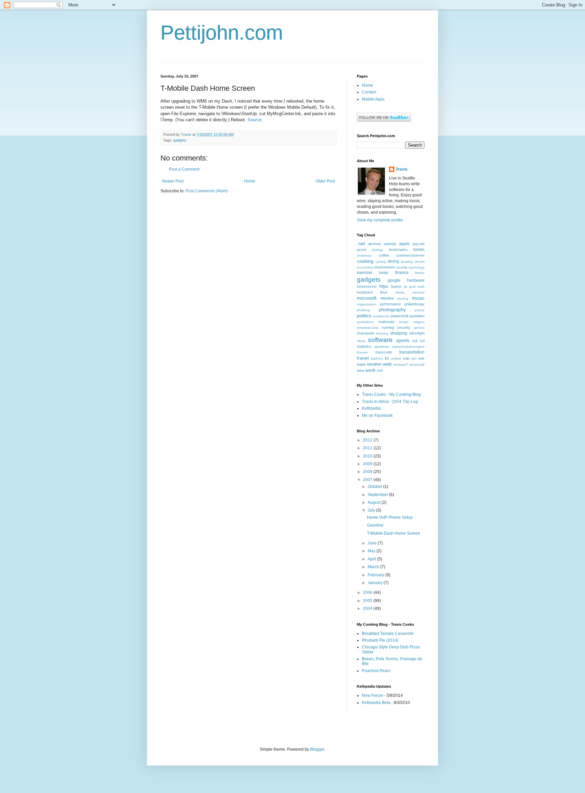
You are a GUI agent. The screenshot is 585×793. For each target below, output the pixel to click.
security (403, 327)
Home (249, 181)
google (394, 280)
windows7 (400, 364)
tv (387, 358)
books (419, 249)
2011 (368, 448)
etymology (417, 267)
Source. (255, 119)
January (376, 582)
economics (365, 267)
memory (418, 292)
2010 (368, 456)
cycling (380, 261)
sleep (361, 341)
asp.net (418, 244)
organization (366, 304)
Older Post (325, 181)
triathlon (377, 358)
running (388, 327)
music (418, 298)
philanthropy (415, 304)
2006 (368, 592)
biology (377, 250)
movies (387, 298)
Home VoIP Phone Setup (390, 517)
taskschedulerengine (408, 346)
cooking (365, 261)
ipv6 (412, 286)
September (378, 494)
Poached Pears (376, 670)
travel (363, 358)
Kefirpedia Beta (376, 702)
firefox (420, 273)
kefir (421, 286)
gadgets (180, 140)
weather (374, 364)
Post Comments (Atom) (207, 191)
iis (405, 286)
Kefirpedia (371, 408)
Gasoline (375, 525)
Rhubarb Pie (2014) (380, 640)
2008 (368, 471)
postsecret (381, 316)
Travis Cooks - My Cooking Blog (391, 394)
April (372, 559)
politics (364, 315)
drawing (407, 261)
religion (419, 322)
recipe (404, 322)
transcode (383, 352)
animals (390, 244)
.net (361, 243)
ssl (422, 341)
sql (414, 341)
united (396, 358)
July (372, 510)
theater (362, 352)
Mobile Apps (373, 99)
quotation (417, 316)
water (361, 364)
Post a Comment (184, 169)
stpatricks (381, 346)
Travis (402, 169)
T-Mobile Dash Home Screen (393, 533)
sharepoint (365, 333)
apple (404, 243)
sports (402, 340)
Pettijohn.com (221, 32)
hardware (416, 280)
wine (360, 370)
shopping (398, 333)
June (373, 543)
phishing (363, 310)
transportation (412, 352)
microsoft (366, 298)
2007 (368, 479)
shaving (382, 333)
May (372, 551)
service (419, 327)
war (421, 358)
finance (402, 272)
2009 (368, 464)
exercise (364, 272)
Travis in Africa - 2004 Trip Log (390, 401)
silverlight (417, 333)
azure (361, 250)
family (383, 273)
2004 (368, 608)
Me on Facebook (377, 415)
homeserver (367, 286)
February (376, 575)
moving (402, 298)
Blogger (317, 749)
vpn (414, 358)
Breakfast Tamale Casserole (388, 633)
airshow (374, 244)
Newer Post (172, 181)
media (400, 292)
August (375, 502)
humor (396, 286)
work (370, 370)
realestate (386, 322)
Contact (369, 92)
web (387, 364)
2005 (368, 600)
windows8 (417, 364)
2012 (368, 440)
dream (420, 261)
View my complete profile (380, 220)
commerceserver (410, 255)
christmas (364, 255)
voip (406, 358)
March (374, 566)
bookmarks (398, 250)
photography (392, 309)
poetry (420, 310)
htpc (383, 286)
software (380, 339)
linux (384, 292)
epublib (402, 267)
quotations (365, 322)
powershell (399, 316)
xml (380, 370)
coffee (384, 255)
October (375, 486)
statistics (364, 346)
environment (384, 267)
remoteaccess (367, 327)
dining (393, 261)
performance (390, 304)
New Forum (372, 695)
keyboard (364, 292)
